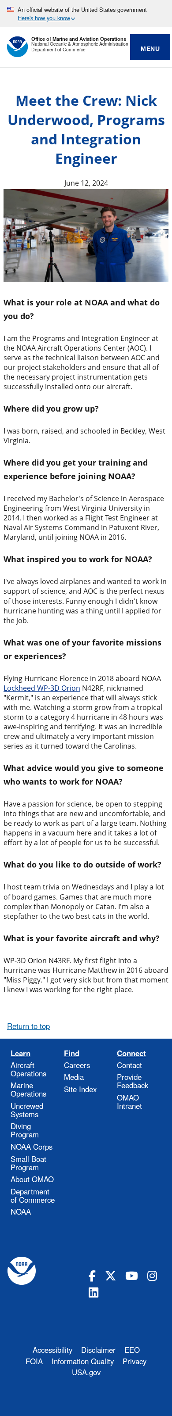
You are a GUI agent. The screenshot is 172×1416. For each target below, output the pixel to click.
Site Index (80, 1089)
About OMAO (32, 1179)
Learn (20, 1053)
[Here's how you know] (86, 13)
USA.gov (86, 1372)
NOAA (21, 1211)
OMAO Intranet (129, 1101)
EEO (132, 1349)
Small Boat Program (28, 1163)
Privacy (134, 1361)
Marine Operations (28, 1089)
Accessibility (52, 1349)
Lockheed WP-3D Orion (42, 688)
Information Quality (83, 1361)
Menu (150, 48)
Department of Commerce (58, 50)
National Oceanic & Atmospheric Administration (79, 44)
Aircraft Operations (28, 1069)
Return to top (28, 1026)
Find (71, 1053)
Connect (131, 1053)
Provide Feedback (132, 1081)
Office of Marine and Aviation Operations (78, 38)
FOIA (34, 1361)
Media (74, 1077)
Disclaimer (98, 1349)
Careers (77, 1065)
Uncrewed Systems (27, 1110)
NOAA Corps (31, 1146)
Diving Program (25, 1130)
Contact (129, 1065)
